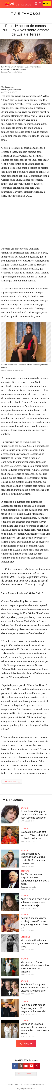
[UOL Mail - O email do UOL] (36, 3)
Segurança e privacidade (26, 1089)
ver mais (24, 1044)
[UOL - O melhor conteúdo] (9, 4)
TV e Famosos (26, 13)
